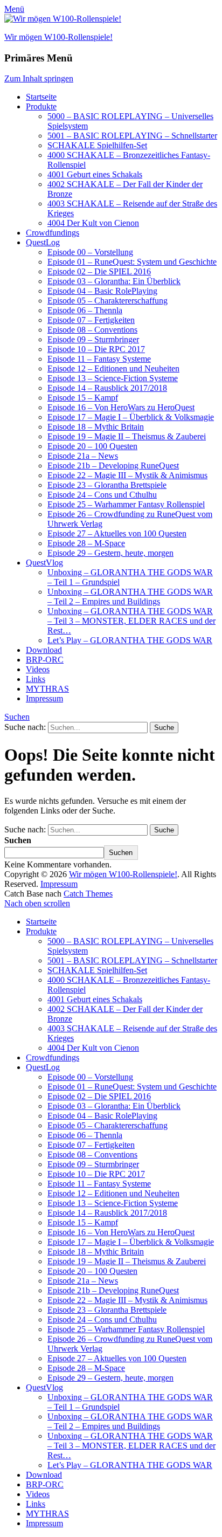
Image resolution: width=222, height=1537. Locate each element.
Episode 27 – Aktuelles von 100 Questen (116, 533)
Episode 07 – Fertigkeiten (91, 320)
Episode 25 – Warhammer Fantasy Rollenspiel (126, 504)
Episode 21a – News (82, 455)
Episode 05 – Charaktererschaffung (107, 300)
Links (35, 679)
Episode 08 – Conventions (92, 329)
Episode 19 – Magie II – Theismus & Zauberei (126, 436)
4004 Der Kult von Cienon (93, 223)
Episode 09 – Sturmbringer (93, 339)
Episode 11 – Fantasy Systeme (99, 358)
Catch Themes (88, 893)
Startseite (41, 96)
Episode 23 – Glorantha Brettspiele (106, 485)
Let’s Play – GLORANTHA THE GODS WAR (129, 640)
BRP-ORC (45, 659)
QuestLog (43, 242)
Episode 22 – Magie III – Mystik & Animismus (127, 475)
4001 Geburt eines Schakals (94, 174)
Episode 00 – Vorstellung (90, 252)
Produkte (41, 106)
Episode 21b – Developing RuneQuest (113, 465)
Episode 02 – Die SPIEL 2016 (99, 271)
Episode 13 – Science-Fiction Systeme (112, 378)
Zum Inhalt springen (38, 78)
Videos (38, 669)
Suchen (17, 716)
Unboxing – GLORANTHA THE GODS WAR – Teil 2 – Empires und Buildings (130, 596)
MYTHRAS (47, 688)
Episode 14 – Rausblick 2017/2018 (107, 387)
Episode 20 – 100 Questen (92, 446)
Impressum (44, 698)
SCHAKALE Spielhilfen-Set (97, 145)
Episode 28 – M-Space (86, 543)
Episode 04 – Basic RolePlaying (102, 290)
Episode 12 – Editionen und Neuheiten (113, 368)
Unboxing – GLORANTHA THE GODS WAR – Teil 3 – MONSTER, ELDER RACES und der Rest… (131, 620)
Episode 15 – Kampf (82, 397)
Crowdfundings (52, 232)
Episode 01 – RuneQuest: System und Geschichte (132, 261)
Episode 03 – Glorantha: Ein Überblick (114, 281)
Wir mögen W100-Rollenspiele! (58, 37)
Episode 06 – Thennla (84, 310)
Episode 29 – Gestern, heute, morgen (110, 552)
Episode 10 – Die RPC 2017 (96, 349)
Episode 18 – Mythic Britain (95, 426)
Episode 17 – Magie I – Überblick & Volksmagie (130, 417)
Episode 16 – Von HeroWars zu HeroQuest (121, 407)
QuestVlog (44, 562)
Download (44, 649)
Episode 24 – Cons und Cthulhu (102, 494)
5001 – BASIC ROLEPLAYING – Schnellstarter (132, 135)
